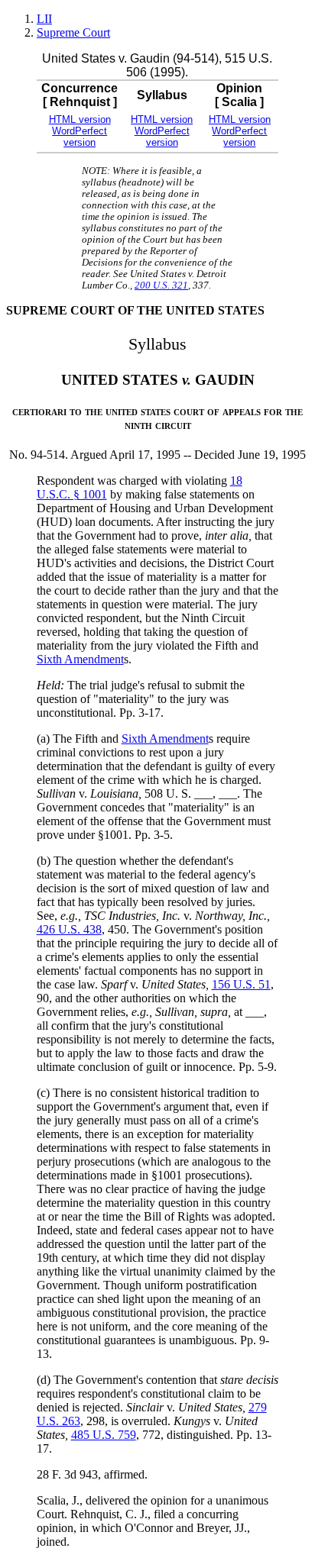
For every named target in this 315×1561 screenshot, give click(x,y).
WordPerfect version (79, 136)
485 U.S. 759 (103, 1434)
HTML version (80, 119)
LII (44, 18)
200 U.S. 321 (161, 285)
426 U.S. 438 (69, 929)
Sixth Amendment (80, 659)
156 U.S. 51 (241, 984)
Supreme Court (73, 32)
